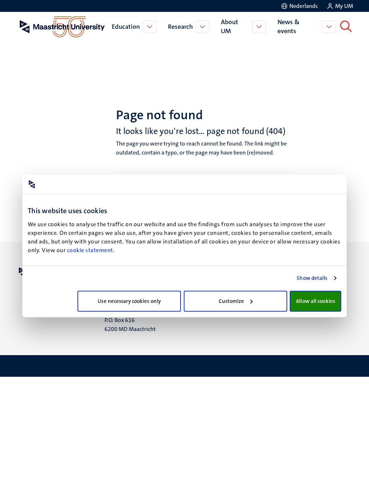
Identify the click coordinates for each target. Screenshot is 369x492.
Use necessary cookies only (129, 301)
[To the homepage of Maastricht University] (62, 26)
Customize (231, 301)
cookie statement (90, 250)
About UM (229, 26)
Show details (312, 278)
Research (180, 26)
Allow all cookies (315, 301)
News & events (288, 26)
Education (126, 26)
